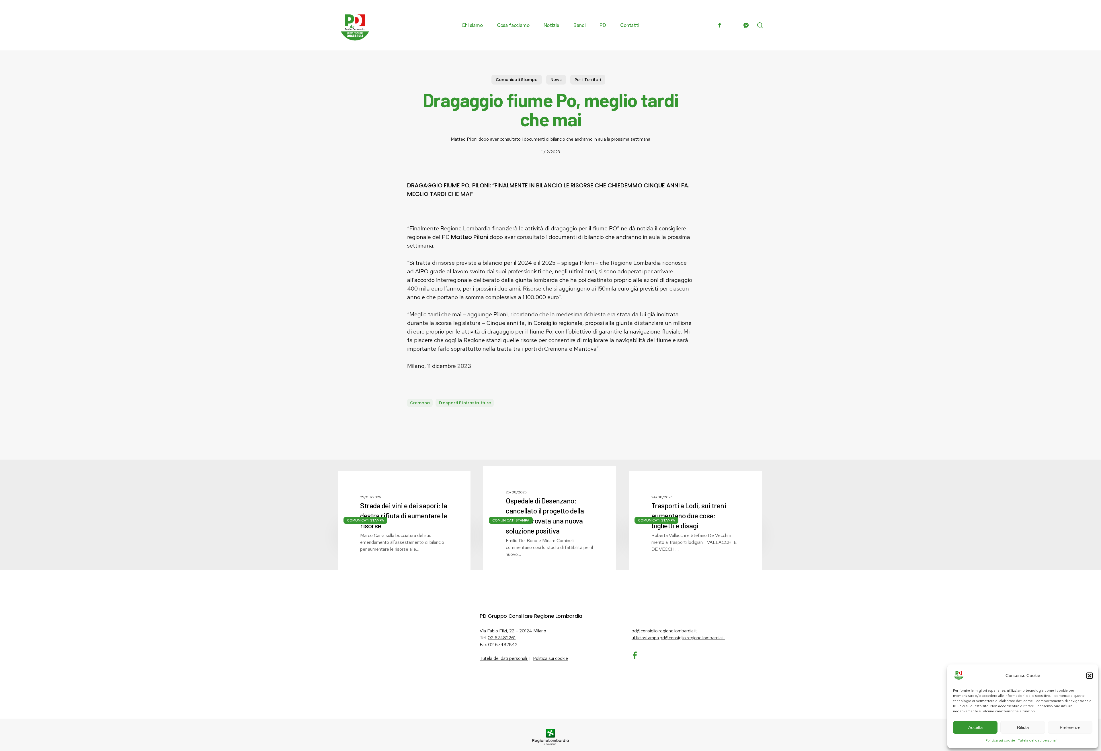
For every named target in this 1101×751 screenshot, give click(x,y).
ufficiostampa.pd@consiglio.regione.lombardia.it (678, 638)
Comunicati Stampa (517, 80)
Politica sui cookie (1000, 740)
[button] (1089, 676)
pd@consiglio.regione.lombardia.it (664, 631)
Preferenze (1070, 727)
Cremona (420, 403)
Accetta (975, 727)
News (556, 80)
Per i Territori (588, 80)
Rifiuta (1023, 727)
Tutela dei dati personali (1037, 740)
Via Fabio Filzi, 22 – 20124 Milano (513, 631)
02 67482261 (502, 638)
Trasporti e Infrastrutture (464, 403)
